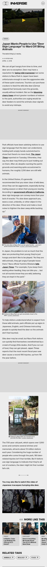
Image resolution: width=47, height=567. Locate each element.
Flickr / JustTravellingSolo (29, 246)
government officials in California (29, 192)
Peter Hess (9, 58)
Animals (7, 558)
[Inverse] (18, 3)
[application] (23, 20)
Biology (21, 558)
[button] (23, 20)
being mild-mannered (24, 73)
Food (33, 558)
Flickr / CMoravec (13, 315)
